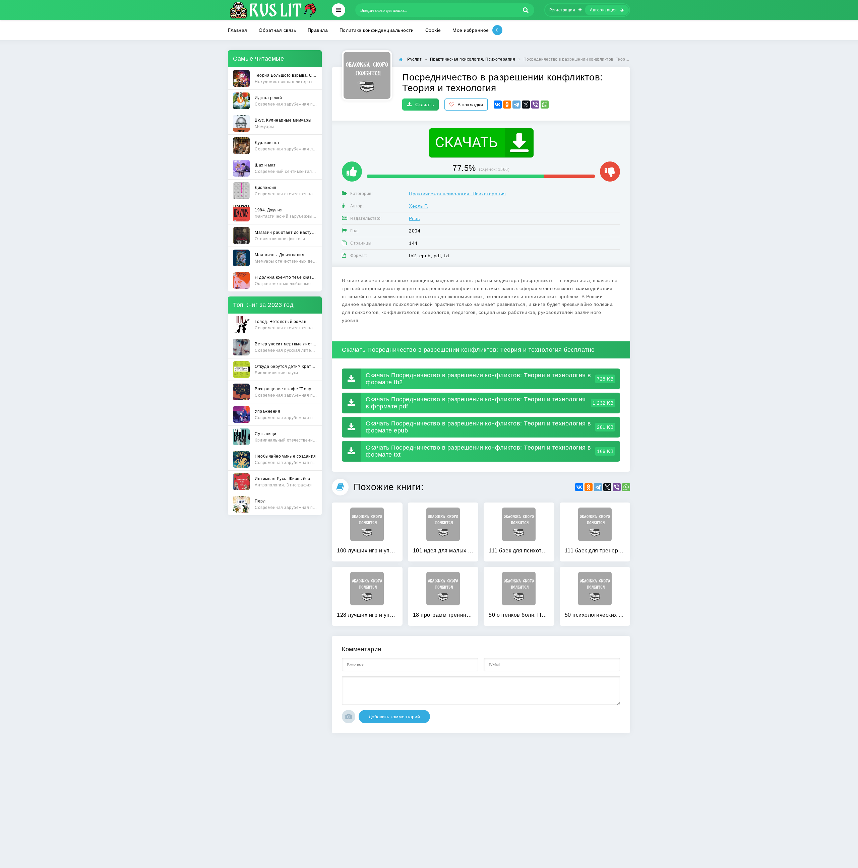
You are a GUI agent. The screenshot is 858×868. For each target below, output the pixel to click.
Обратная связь (277, 30)
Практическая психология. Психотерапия (457, 193)
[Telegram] (516, 105)
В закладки (470, 104)
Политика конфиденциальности (377, 30)
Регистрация (562, 10)
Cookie (433, 30)
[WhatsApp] (545, 105)
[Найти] (526, 10)
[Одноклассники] (507, 105)
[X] (526, 105)
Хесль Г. (418, 206)
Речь (414, 218)
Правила (318, 30)
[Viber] (535, 105)
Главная (237, 30)
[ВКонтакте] (498, 105)
